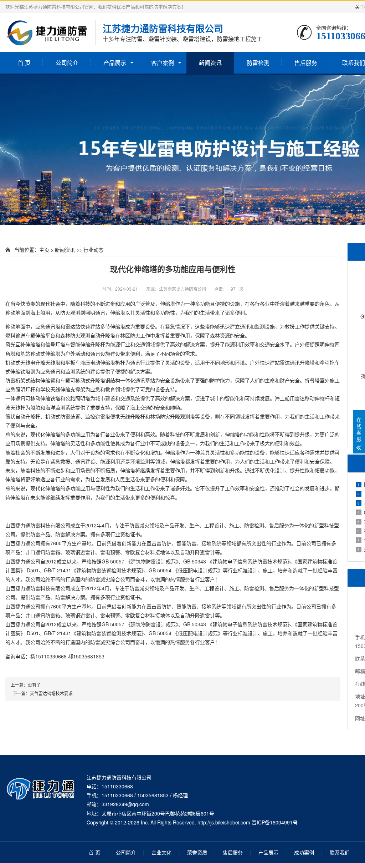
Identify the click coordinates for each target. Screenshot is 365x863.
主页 (44, 249)
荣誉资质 (197, 852)
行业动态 (93, 249)
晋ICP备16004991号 (275, 822)
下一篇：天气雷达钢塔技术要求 (42, 693)
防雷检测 (258, 63)
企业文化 (161, 852)
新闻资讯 (210, 63)
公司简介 (67, 63)
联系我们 (340, 852)
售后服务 (305, 63)
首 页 (24, 63)
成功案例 (304, 852)
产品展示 (114, 63)
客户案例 (162, 63)
